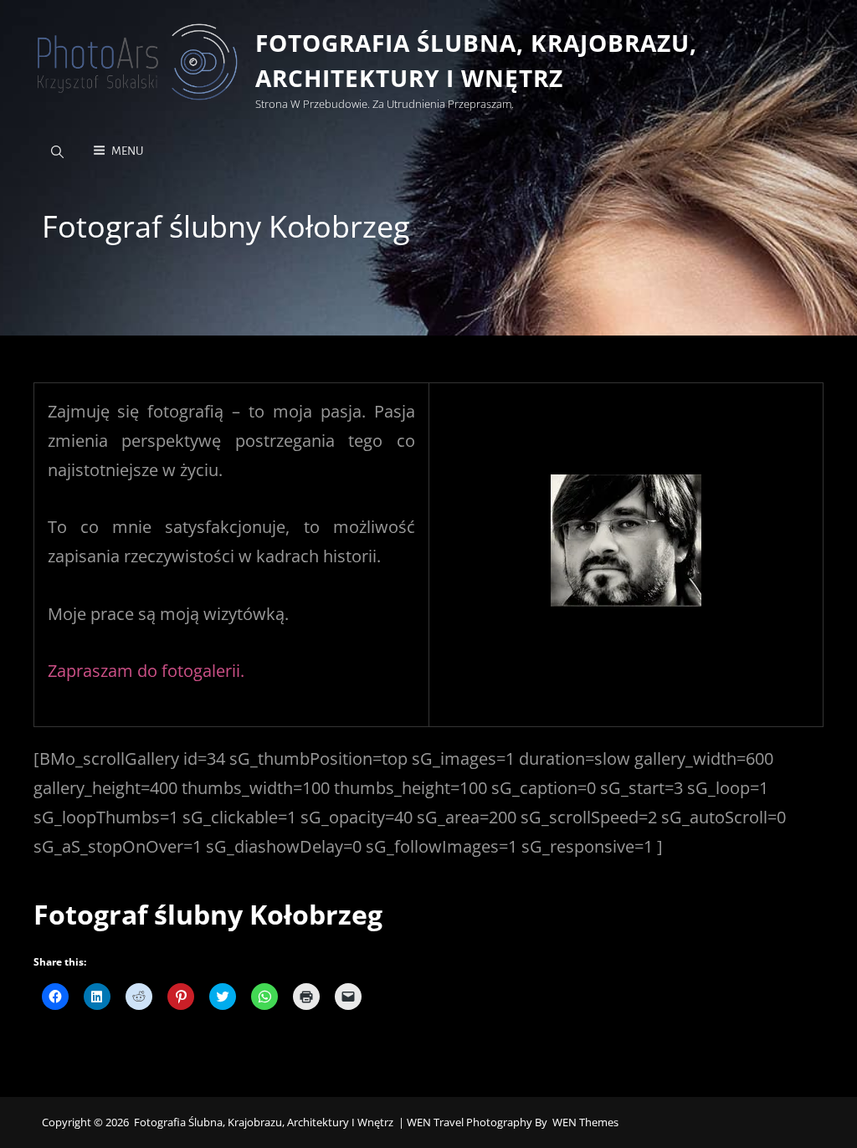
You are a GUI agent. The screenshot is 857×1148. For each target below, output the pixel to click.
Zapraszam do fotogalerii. (146, 670)
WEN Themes (585, 1122)
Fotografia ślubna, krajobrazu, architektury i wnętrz (263, 1122)
